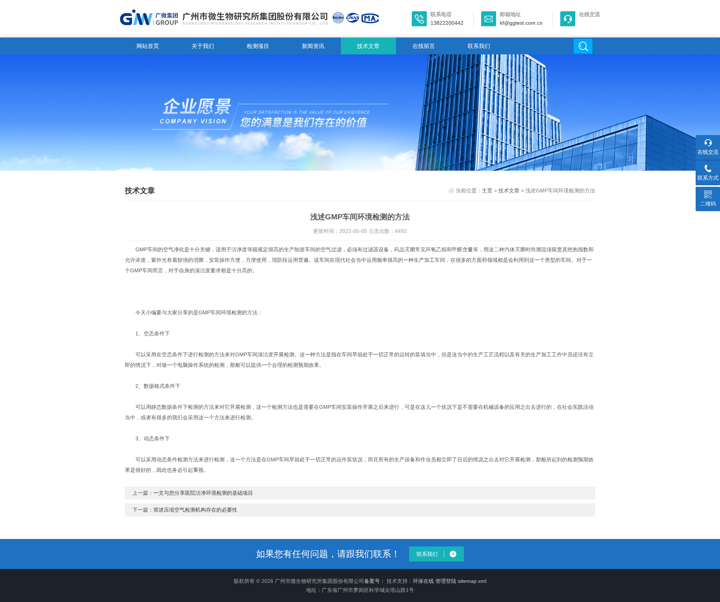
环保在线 (423, 581)
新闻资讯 (313, 46)
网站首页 (147, 46)
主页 (487, 191)
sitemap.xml (472, 581)
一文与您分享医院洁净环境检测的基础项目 (203, 493)
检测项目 (258, 46)
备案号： (374, 581)
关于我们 (203, 46)
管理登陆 (445, 581)
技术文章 (368, 46)
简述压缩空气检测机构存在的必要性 (195, 510)
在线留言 (423, 46)
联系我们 (479, 46)
